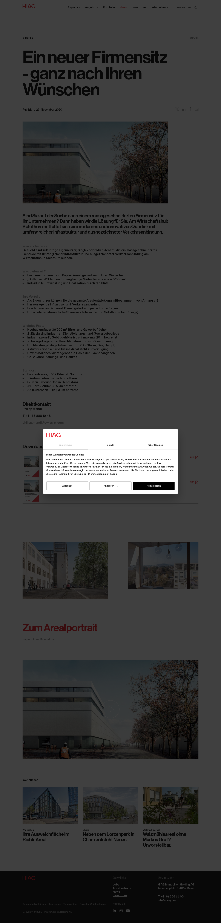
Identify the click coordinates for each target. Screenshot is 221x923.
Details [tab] (110, 445)
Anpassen (109, 485)
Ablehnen (67, 485)
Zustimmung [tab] (65, 445)
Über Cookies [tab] (155, 445)
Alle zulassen (154, 485)
